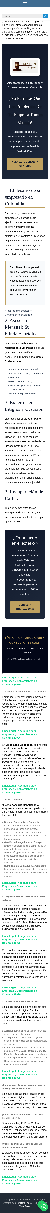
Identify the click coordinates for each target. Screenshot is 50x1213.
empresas (7, 31)
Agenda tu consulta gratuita (25, 164)
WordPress (24, 1206)
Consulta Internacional (25, 607)
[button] (44, 1207)
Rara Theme (26, 1203)
